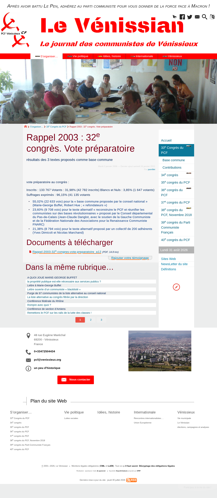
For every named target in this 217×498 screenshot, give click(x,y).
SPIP (139, 471)
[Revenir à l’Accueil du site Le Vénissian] (10, 23)
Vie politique (74, 412)
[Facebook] (182, 17)
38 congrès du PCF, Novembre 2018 (27, 440)
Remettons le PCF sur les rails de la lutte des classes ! (59, 312)
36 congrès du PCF (19, 431)
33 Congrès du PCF (56, 126)
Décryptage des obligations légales (157, 466)
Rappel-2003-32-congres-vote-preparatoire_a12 (66, 251)
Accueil (166, 140)
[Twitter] (190, 17)
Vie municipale (184, 418)
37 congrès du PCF (19, 435)
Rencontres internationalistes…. (149, 418)
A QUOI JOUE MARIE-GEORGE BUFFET (52, 277)
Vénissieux (186, 412)
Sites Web (168, 259)
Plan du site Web (48, 401)
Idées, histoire (108, 412)
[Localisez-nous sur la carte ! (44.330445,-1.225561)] (176, 287)
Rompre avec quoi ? (39, 304)
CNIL (102, 466)
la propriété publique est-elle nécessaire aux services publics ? (64, 281)
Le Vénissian (183, 422)
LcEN (110, 466)
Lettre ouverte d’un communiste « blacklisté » (54, 289)
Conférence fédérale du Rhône (45, 301)
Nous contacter (79, 379)
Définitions (168, 269)
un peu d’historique (47, 368)
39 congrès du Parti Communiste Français (30, 444)
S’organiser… (36, 126)
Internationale (145, 412)
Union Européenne (142, 422)
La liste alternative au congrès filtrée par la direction (57, 297)
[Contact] (197, 17)
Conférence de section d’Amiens (46, 308)
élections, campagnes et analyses (193, 427)
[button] (175, 17)
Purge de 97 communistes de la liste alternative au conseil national (66, 293)
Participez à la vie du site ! (197, 487)
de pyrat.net (101, 471)
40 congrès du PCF (19, 449)
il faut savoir (131, 466)
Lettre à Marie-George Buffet (44, 285)
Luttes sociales (71, 418)
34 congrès (15, 422)
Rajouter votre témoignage (130, 258)
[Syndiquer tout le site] (131, 480)
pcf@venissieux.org (47, 359)
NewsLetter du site (174, 264)
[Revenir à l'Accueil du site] (27, 126)
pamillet (151, 169)
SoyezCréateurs (122, 471)
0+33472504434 (44, 351)
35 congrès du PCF (19, 426)
